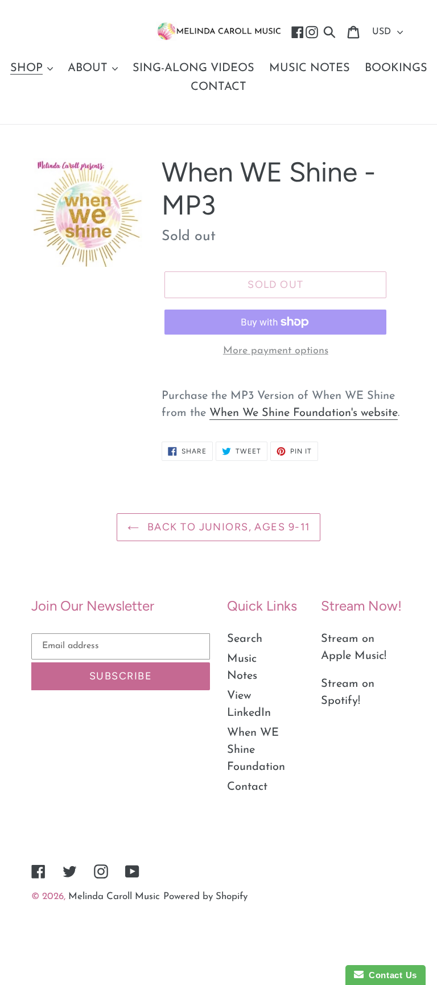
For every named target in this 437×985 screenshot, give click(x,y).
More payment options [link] (275, 351)
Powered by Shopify (205, 896)
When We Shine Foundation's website (303, 413)
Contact (247, 787)
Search (244, 639)
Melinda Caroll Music (114, 896)
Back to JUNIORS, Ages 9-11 (227, 527)
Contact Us (390, 975)
